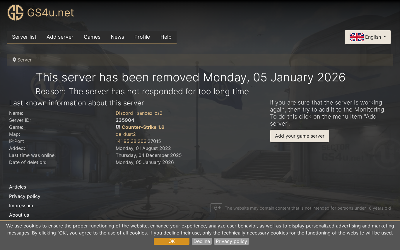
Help (166, 37)
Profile (142, 37)
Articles (17, 187)
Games (92, 37)
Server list (24, 37)
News (117, 37)
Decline (202, 241)
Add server (60, 37)
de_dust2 (126, 134)
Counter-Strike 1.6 (143, 127)
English (373, 37)
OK (171, 241)
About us (19, 215)
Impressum (21, 205)
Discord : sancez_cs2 (139, 113)
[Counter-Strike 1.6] (118, 127)
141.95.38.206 (131, 141)
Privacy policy (231, 241)
